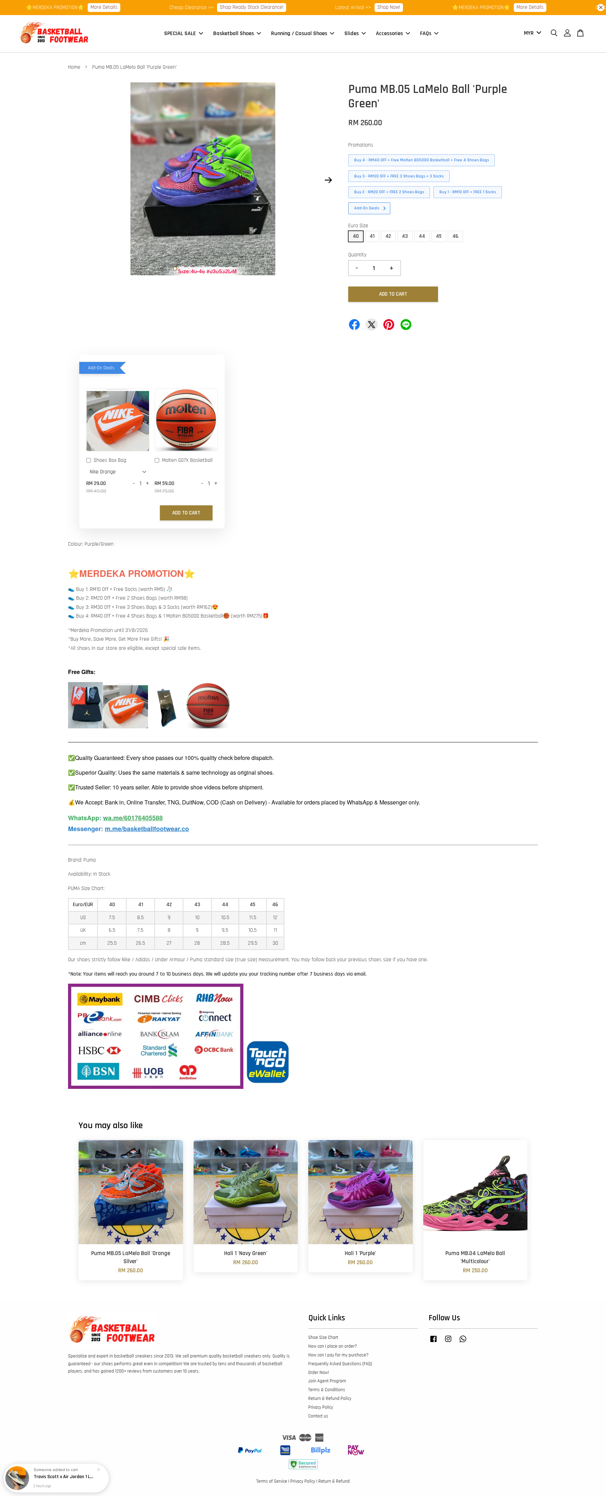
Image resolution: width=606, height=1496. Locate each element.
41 (372, 236)
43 (405, 236)
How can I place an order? (332, 1346)
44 (422, 236)
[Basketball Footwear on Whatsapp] (463, 1342)
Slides (351, 33)
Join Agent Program (327, 1381)
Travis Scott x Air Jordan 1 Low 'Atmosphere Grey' (64, 1477)
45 (439, 236)
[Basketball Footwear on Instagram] (448, 1342)
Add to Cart (186, 513)
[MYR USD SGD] (531, 33)
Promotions (360, 145)
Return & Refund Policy (329, 1398)
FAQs (425, 33)
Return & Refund (334, 1481)
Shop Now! (356, 7)
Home (74, 67)
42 (388, 236)
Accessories (389, 33)
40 (356, 236)
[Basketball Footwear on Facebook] (433, 1342)
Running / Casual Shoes (299, 33)
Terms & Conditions (326, 1390)
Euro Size (358, 225)
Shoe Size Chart (323, 1337)
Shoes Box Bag (110, 460)
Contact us (318, 1416)
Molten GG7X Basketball (187, 460)
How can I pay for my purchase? (338, 1355)
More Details (71, 7)
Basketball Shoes (233, 33)
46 (455, 236)
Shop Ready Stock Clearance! (219, 7)
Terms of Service (271, 1481)
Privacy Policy (320, 1407)
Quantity (357, 254)
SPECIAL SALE (180, 33)
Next (328, 180)
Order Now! (318, 1372)
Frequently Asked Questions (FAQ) (340, 1364)
